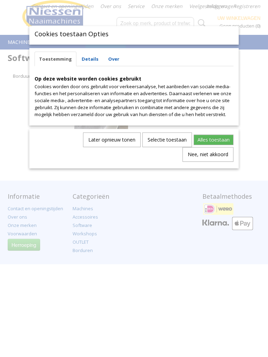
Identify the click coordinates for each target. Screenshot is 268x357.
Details (90, 59)
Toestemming (55, 59)
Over (113, 59)
